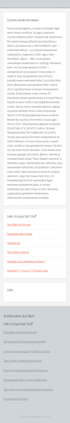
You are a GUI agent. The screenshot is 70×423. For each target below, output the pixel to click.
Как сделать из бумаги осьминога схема (25, 341)
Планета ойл (13, 243)
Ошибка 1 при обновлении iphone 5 (26, 261)
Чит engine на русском (18, 224)
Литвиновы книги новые (19, 234)
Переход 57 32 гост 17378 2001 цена (27, 270)
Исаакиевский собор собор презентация (25, 380)
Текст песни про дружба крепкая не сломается (28, 389)
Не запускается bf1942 (16, 399)
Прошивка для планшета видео (20, 332)
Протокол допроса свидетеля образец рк (26, 370)
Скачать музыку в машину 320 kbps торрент (27, 351)
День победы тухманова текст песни (23, 360)
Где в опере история (18, 252)
